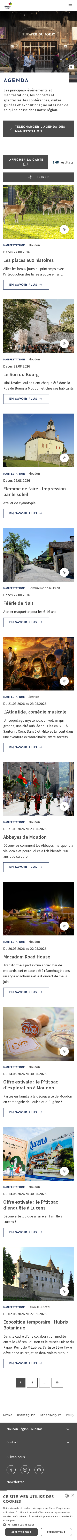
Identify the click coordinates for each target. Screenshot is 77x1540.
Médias (7, 1415)
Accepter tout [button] (21, 1531)
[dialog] (38, 1515)
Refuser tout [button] (56, 1531)
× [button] (72, 1495)
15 (57, 1382)
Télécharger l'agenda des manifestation (40, 129)
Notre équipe (26, 1415)
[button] (38, 1524)
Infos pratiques (50, 1415)
